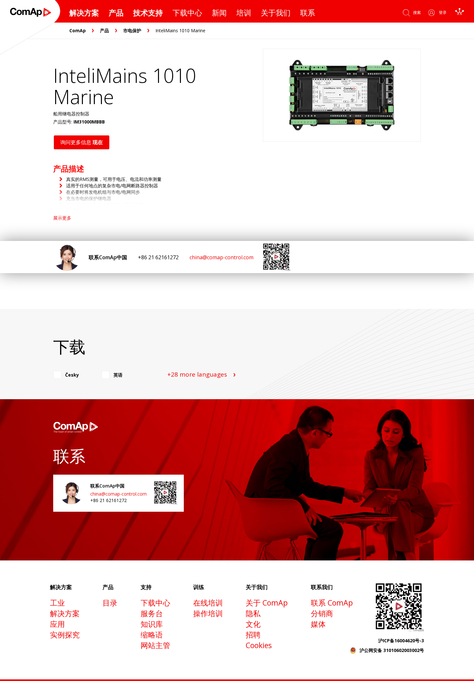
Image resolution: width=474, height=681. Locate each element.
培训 (243, 12)
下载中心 (187, 12)
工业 (57, 602)
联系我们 (322, 587)
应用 (57, 624)
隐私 (253, 613)
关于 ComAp (267, 602)
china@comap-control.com (221, 257)
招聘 (253, 634)
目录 (110, 602)
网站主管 (155, 645)
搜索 (417, 12)
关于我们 (276, 12)
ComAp (77, 30)
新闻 (219, 12)
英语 (118, 375)
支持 (146, 587)
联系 (307, 12)
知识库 (152, 624)
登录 (443, 12)
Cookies (259, 645)
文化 (253, 624)
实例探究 (65, 634)
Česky (72, 375)
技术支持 (148, 12)
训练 (198, 587)
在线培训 (208, 602)
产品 (116, 12)
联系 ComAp (332, 602)
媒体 (318, 624)
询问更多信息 (81, 142)
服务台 (152, 613)
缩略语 (152, 634)
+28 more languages (197, 374)
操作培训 (208, 613)
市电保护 (132, 30)
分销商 (322, 613)
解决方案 (84, 12)
